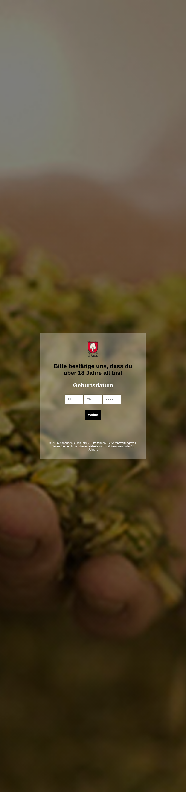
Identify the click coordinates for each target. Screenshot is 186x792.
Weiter (93, 415)
